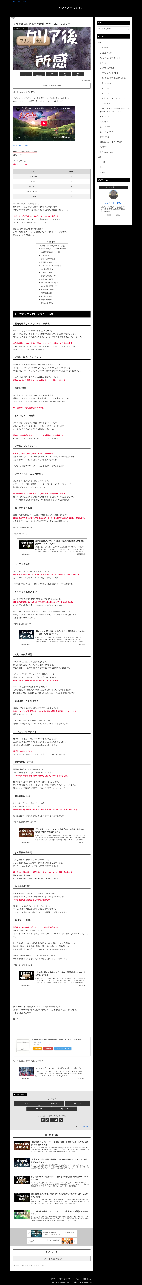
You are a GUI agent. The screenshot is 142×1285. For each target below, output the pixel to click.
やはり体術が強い (47, 299)
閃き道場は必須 (46, 293)
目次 (49, 242)
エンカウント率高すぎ (49, 286)
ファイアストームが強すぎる (51, 266)
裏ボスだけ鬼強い (47, 303)
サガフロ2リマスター (20, 1094)
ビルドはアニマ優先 (48, 259)
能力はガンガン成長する (49, 282)
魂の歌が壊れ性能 (47, 269)
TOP (53, 1279)
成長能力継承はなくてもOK (50, 252)
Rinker (40, 1042)
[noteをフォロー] (52, 1120)
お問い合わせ (87, 1279)
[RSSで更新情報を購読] (61, 1120)
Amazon (38, 1048)
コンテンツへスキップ (19, 2)
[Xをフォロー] (43, 1120)
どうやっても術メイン (49, 276)
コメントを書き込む (52, 1258)
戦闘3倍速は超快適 (47, 289)
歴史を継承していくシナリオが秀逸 (53, 249)
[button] (78, 74)
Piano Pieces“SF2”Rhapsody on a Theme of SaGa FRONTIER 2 (57, 1040)
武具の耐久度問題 (47, 279)
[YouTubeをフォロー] (47, 1120)
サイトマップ (61, 1279)
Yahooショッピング (63, 1048)
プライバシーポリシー (74, 1279)
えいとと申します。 (113, 203)
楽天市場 (48, 1048)
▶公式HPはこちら (20, 145)
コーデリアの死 (46, 272)
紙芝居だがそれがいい (49, 262)
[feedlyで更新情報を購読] (56, 1120)
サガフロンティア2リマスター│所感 (52, 246)
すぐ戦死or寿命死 (47, 296)
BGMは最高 (45, 255)
